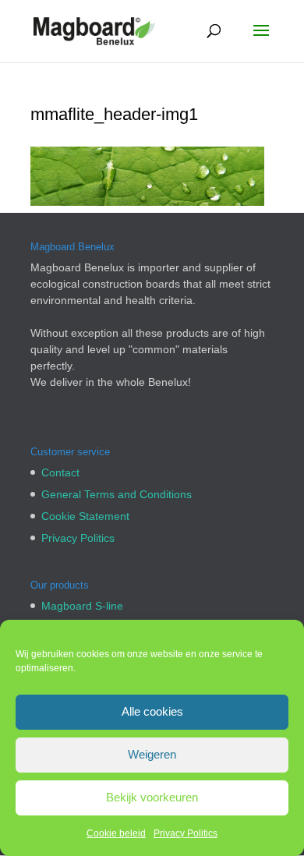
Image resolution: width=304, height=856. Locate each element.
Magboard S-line (82, 606)
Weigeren (152, 754)
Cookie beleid (116, 833)
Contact (60, 472)
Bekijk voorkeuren (152, 797)
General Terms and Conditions (116, 494)
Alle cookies (152, 711)
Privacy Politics (185, 833)
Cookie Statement (85, 516)
